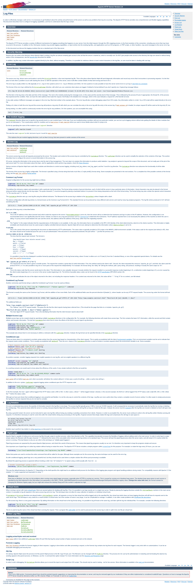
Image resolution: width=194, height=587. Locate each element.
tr (170, 16)
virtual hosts (32, 490)
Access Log (178, 22)
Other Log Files (179, 31)
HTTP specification (104, 272)
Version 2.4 (32, 9)
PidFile (24, 526)
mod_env (26, 379)
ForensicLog (25, 524)
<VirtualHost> (147, 490)
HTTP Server (13, 9)
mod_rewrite (64, 122)
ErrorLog (23, 70)
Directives (174, 4)
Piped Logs (178, 27)
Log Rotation (178, 25)
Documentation (22, 9)
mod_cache (9, 379)
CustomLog (23, 148)
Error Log (177, 18)
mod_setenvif (12, 150)
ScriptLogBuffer (27, 530)
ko (167, 16)
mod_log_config (12, 33)
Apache (5, 9)
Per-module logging (180, 20)
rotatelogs (106, 446)
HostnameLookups (73, 214)
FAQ (179, 4)
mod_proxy (54, 122)
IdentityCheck (118, 225)
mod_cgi (10, 39)
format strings (31, 173)
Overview (177, 13)
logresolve (84, 217)
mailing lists (72, 576)
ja (164, 16)
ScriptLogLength (27, 532)
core (8, 70)
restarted (128, 408)
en (157, 16)
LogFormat (23, 150)
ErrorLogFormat (25, 73)
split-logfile (72, 510)
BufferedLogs (26, 522)
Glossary (184, 4)
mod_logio (10, 37)
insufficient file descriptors (142, 497)
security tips (33, 57)
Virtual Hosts (178, 29)
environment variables (125, 339)
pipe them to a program (139, 84)
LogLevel (23, 74)
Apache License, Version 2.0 (22, 583)
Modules (167, 4)
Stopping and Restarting (92, 556)
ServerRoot (90, 196)
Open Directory (84, 163)
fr (161, 16)
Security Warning (180, 16)
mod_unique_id (122, 105)
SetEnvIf (23, 152)
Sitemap (190, 4)
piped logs (37, 429)
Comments (178, 37)
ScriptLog (24, 528)
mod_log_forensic (13, 35)
